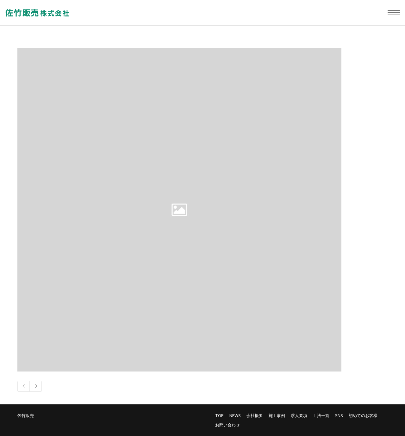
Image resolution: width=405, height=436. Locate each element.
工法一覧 (321, 415)
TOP (219, 415)
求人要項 (299, 415)
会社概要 (254, 415)
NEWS (235, 415)
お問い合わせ (227, 425)
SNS (339, 415)
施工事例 (277, 415)
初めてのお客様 (363, 415)
